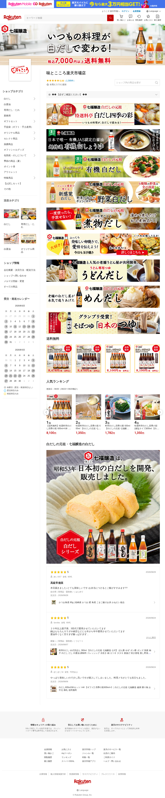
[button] (153, 11)
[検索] (110, 18)
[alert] (103, 94)
